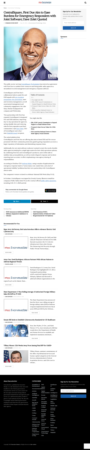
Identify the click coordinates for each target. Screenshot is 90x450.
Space (52, 425)
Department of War (35, 434)
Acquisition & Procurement (36, 385)
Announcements (37, 388)
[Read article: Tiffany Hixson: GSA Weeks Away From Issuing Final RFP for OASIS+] (16, 356)
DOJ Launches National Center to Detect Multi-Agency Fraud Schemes (43, 111)
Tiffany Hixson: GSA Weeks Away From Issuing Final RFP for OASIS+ (28, 345)
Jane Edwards (8, 234)
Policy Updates (52, 415)
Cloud (33, 415)
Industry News (52, 389)
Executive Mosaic (15, 444)
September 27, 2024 (19, 322)
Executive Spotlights (44, 402)
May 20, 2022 (23, 23)
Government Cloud (45, 428)
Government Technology (14, 8)
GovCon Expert (43, 424)
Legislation (53, 399)
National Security (52, 408)
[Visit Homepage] (45, 2)
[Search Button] (85, 2)
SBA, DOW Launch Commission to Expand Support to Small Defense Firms (44, 103)
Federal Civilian (43, 406)
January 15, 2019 (18, 234)
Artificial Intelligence (35, 394)
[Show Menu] (4, 2)
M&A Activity (52, 402)
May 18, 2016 (18, 264)
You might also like (37, 100)
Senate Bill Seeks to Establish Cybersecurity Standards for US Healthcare (29, 320)
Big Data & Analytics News (35, 404)
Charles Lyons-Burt (11, 23)
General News (43, 420)
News (44, 23)
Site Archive (33, 444)
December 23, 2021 (19, 296)
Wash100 (52, 432)
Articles (34, 391)
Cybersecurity (36, 422)
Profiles (52, 422)
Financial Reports (43, 410)
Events (43, 395)
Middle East (53, 405)
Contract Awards (34, 418)
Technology (53, 427)
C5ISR (34, 410)
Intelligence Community (53, 395)
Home (5, 8)
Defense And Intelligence (35, 425)
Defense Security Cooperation (35, 430)
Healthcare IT (53, 385)
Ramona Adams (9, 264)
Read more (9, 252)
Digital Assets (43, 387)
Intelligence (53, 392)
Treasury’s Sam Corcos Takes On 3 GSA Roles (43, 107)
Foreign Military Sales (43, 415)
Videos (52, 430)
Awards (34, 400)
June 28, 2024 (17, 348)
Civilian (34, 413)
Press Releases (52, 419)
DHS (42, 384)
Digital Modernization (45, 391)
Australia (34, 397)
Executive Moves (44, 398)
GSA (42, 435)
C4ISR (34, 408)
